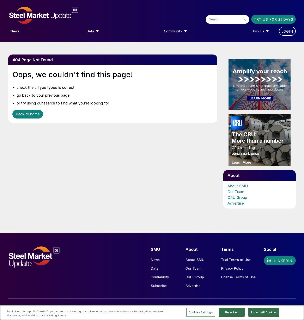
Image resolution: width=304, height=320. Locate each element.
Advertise (235, 203)
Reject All (231, 312)
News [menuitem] (14, 31)
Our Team (235, 192)
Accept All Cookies (264, 312)
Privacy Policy (232, 268)
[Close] (297, 312)
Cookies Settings (201, 312)
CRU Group (237, 197)
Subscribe (159, 286)
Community (160, 277)
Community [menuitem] (173, 31)
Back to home (28, 114)
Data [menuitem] (90, 31)
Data (154, 268)
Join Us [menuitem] (258, 31)
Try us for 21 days (273, 19)
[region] (152, 312)
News (155, 260)
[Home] (52, 15)
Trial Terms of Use (236, 260)
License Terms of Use (238, 277)
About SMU (237, 186)
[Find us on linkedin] (280, 260)
